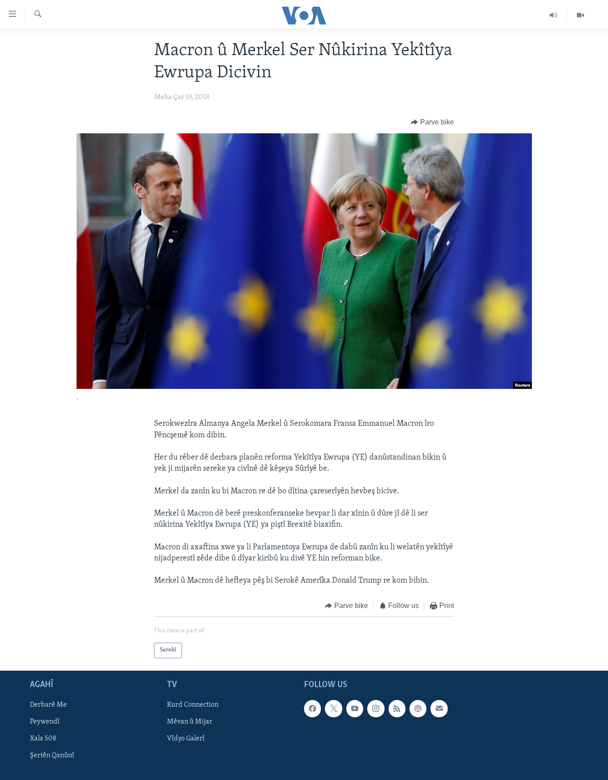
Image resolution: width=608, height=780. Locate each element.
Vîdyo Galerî (186, 738)
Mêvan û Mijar (189, 721)
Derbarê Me (48, 704)
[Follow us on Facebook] (312, 708)
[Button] (432, 122)
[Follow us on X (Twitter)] (333, 708)
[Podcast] (417, 708)
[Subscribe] (438, 708)
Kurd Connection (193, 704)
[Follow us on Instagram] (375, 708)
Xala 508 (43, 738)
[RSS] (397, 708)
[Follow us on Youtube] (354, 708)
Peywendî (45, 721)
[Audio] (553, 15)
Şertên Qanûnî (52, 755)
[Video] (580, 15)
